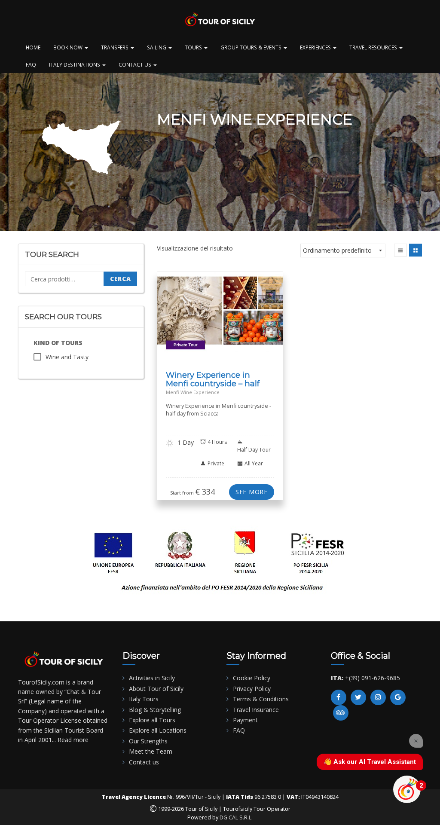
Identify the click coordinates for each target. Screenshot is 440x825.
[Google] (398, 697)
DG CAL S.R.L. (236, 817)
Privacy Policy (252, 688)
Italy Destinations (75, 64)
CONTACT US (136, 64)
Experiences (316, 47)
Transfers (115, 47)
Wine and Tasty (67, 357)
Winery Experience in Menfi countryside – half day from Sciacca (213, 383)
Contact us (144, 762)
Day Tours (178, 318)
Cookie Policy (251, 678)
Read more (73, 740)
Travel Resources (373, 47)
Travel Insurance (256, 710)
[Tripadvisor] (340, 713)
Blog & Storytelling (155, 710)
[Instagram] (378, 697)
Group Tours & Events (251, 47)
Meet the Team (150, 751)
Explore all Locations (157, 730)
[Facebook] (338, 697)
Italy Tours (144, 699)
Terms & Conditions (261, 699)
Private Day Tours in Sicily (241, 323)
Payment (245, 720)
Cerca (120, 279)
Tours (194, 47)
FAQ (31, 64)
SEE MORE (251, 492)
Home (33, 47)
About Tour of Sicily (156, 688)
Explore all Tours (152, 720)
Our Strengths (148, 741)
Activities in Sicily (152, 678)
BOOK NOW (68, 47)
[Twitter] (358, 697)
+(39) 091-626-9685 (372, 678)
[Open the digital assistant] (407, 789)
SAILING (157, 47)
